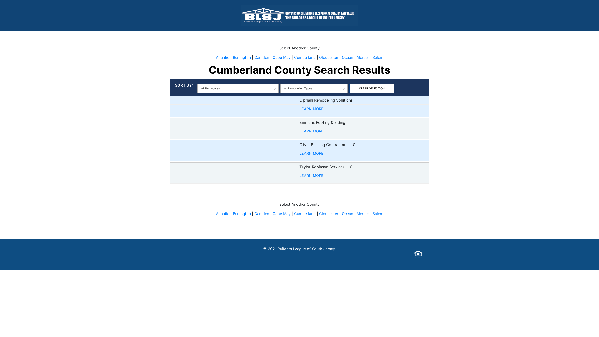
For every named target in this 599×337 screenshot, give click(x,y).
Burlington (242, 57)
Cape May (282, 57)
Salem (378, 57)
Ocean (347, 57)
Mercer (363, 57)
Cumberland (305, 57)
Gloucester (328, 57)
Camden (261, 57)
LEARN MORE (312, 108)
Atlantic (222, 57)
